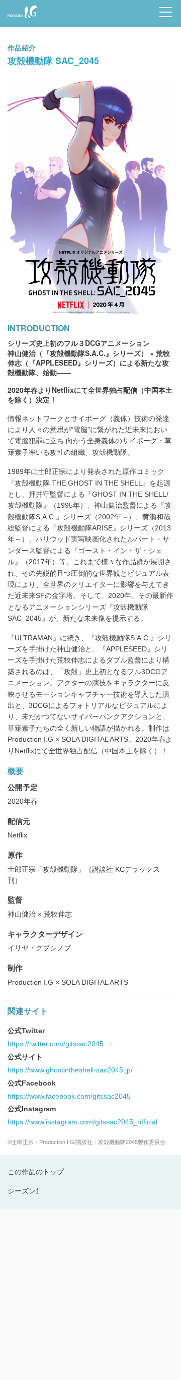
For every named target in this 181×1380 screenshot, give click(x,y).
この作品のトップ (36, 1172)
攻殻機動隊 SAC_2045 (53, 60)
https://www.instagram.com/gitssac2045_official (82, 1122)
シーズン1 (24, 1191)
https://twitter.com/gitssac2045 (56, 1044)
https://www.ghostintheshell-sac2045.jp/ (70, 1070)
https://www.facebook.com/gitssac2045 (69, 1096)
